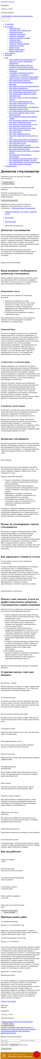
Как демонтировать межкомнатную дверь (24, 147)
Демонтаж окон (14, 40)
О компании (9, 24)
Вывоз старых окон (16, 51)
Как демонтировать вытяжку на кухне (23, 160)
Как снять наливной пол (18, 105)
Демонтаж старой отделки (18, 109)
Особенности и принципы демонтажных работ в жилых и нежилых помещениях (24, 77)
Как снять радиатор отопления (20, 164)
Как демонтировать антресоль (20, 130)
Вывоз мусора (14, 47)
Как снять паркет (15, 132)
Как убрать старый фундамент (20, 122)
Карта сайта (24, 1029)
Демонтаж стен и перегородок (20, 30)
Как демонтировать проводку (19, 80)
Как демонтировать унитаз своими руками (24, 162)
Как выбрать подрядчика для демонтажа (23, 107)
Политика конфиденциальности (15, 1032)
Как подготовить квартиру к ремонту (22, 120)
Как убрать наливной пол (18, 88)
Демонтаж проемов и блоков (19, 38)
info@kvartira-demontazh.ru (23, 16)
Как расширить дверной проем (20, 126)
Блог (6, 58)
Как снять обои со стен (17, 143)
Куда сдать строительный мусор (20, 101)
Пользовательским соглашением (23, 208)
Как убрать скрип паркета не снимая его (23, 139)
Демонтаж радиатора (16, 46)
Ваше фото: (5, 1045)
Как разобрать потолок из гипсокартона (23, 141)
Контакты (8, 55)
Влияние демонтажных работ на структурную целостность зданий (21, 66)
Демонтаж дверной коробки (19, 44)
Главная (4, 1027)
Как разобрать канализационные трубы (23, 158)
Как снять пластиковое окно (19, 149)
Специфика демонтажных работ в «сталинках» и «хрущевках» (21, 74)
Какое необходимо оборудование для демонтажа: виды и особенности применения (22, 61)
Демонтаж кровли (15, 42)
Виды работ (9, 26)
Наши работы (10, 53)
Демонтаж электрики (16, 36)
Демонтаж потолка (16, 32)
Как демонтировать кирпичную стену (22, 92)
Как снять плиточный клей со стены (22, 128)
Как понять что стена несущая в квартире (24, 86)
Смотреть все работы (8, 1001)
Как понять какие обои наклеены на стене (24, 90)
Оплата (29, 1027)
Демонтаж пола (14, 28)
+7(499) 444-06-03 (7, 16)
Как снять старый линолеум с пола (21, 103)
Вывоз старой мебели (17, 49)
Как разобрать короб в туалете (20, 145)
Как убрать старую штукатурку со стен (23, 124)
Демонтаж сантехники (17, 34)
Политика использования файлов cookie (18, 1030)
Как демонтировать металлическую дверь (24, 111)
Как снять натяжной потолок (19, 134)
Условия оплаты (11, 166)
